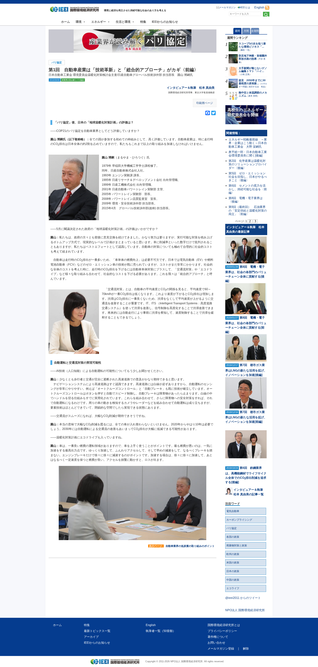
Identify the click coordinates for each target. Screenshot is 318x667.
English (259, 7)
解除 (246, 648)
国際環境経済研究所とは (224, 625)
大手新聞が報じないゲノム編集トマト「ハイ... (253, 70)
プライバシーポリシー (222, 630)
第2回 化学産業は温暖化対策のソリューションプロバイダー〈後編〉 (248, 164)
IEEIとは (245, 7)
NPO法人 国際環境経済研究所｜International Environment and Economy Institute (76, 10)
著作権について (218, 636)
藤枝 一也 (245, 50)
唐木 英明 (252, 96)
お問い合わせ (216, 642)
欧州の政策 (232, 554)
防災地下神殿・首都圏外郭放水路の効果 (253, 57)
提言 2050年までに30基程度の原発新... (252, 82)
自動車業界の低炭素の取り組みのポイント (190, 546)
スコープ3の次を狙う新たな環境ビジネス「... (252, 45)
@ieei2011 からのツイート (243, 597)
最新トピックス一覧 (97, 630)
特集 (143, 21)
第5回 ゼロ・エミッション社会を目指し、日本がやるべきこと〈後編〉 (248, 177)
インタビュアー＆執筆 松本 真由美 (191, 87)
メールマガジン (227, 7)
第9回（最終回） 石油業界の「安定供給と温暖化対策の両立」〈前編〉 (248, 210)
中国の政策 (232, 579)
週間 (237, 30)
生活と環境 (123, 21)
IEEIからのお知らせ (165, 21)
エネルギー (98, 21)
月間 (246, 30)
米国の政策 (232, 562)
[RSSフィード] (267, 7)
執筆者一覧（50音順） (161, 630)
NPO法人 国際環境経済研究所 (245, 610)
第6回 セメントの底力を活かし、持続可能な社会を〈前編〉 (248, 189)
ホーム (65, 21)
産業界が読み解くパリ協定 (73, 80)
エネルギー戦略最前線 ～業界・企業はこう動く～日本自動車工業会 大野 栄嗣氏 (248, 143)
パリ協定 (57, 62)
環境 (79, 21)
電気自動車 (232, 511)
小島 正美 (245, 74)
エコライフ (232, 588)
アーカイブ (91, 636)
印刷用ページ (204, 102)
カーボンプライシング (239, 519)
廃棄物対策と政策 (236, 545)
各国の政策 (232, 536)
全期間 (255, 30)
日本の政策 (232, 571)
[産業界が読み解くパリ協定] (132, 41)
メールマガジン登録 (221, 648)
